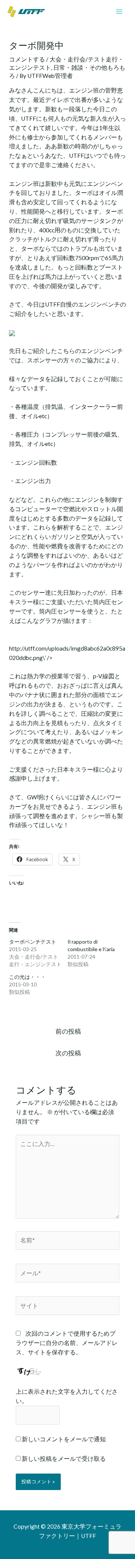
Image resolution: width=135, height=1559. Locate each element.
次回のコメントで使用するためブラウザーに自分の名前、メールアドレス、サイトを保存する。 (67, 1343)
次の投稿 (68, 1053)
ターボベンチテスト (32, 941)
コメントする (27, 59)
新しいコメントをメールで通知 (64, 1439)
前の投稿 (68, 1031)
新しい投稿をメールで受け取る (64, 1458)
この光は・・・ (27, 977)
